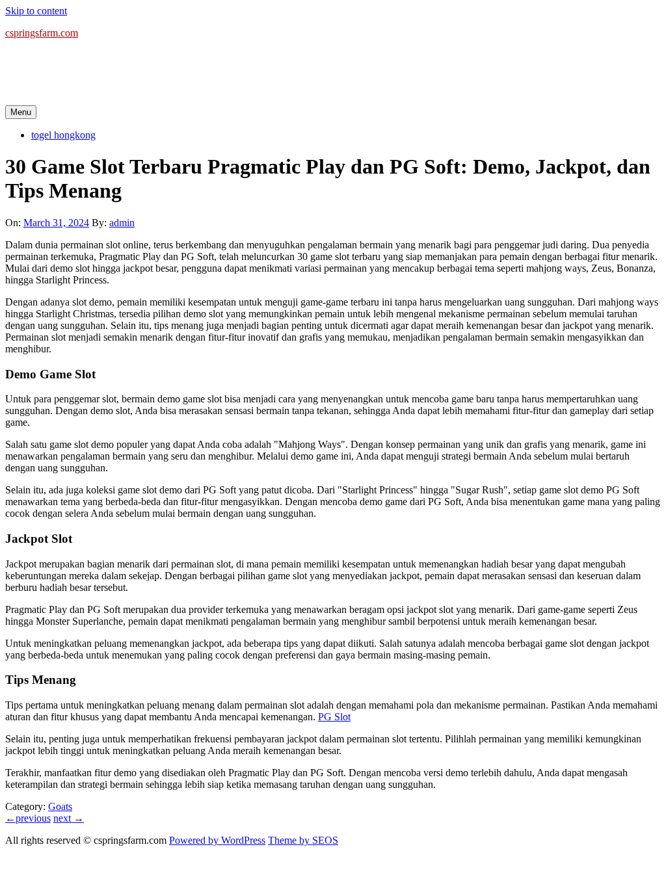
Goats (60, 806)
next (68, 818)
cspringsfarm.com (41, 32)
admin (122, 222)
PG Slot (334, 716)
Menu (20, 112)
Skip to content (36, 10)
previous (28, 818)
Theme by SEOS (303, 840)
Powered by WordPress (217, 840)
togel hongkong (63, 134)
